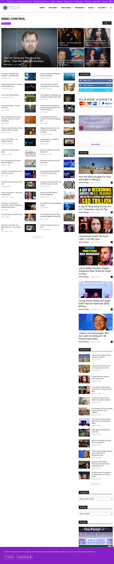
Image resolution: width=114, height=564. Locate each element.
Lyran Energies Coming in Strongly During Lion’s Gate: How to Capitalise (102, 410)
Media (59, 2)
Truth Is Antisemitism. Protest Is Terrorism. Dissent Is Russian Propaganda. (11, 119)
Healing (52, 2)
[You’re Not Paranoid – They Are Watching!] (30, 108)
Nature (105, 2)
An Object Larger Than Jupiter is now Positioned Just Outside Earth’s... (101, 474)
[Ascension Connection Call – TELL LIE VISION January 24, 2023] (69, 185)
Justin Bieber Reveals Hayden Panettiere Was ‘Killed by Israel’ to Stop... (95, 271)
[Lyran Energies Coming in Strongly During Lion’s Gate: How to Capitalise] (84, 411)
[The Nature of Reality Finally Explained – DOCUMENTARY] (30, 76)
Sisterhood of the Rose (40, 2)
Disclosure (10, 15)
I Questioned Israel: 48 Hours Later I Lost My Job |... (94, 237)
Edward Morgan (84, 182)
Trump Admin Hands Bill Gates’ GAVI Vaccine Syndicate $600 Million (95, 303)
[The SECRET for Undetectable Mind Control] (69, 206)
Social (91, 8)
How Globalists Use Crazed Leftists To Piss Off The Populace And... (50, 119)
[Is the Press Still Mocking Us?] (30, 98)
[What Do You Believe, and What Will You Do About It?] (84, 443)
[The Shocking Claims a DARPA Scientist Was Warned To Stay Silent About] (71, 57)
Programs (79, 8)
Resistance (66, 8)
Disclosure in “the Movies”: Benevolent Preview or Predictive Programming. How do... (11, 205)
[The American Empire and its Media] (30, 153)
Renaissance (68, 2)
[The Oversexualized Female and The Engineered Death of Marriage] (97, 38)
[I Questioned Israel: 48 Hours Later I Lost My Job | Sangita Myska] (96, 225)
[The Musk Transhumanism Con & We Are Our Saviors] (30, 174)
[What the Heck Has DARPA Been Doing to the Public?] (69, 76)
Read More (95, 144)
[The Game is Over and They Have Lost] (30, 185)
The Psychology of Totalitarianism (11, 214)
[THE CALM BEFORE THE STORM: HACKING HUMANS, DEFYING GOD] (69, 217)
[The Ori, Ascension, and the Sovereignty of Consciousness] (69, 87)
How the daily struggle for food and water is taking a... (95, 178)
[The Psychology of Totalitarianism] (30, 217)
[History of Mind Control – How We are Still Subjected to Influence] (30, 87)
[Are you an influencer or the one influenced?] (69, 153)
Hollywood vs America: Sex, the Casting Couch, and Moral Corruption (50, 130)
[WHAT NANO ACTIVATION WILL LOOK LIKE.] (84, 433)
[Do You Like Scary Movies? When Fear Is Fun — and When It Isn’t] (97, 57)
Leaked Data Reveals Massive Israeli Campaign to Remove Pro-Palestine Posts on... (50, 107)
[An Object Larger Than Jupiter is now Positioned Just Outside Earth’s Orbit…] (84, 475)
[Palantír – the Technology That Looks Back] (71, 38)
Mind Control (6, 23)
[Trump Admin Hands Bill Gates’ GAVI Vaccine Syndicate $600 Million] (96, 289)
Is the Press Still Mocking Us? (10, 95)
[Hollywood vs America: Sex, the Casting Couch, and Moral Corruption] (69, 131)
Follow (108, 85)
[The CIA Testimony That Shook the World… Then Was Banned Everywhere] (29, 49)
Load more (37, 237)
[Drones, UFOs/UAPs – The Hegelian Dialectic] (30, 142)
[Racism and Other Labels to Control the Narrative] (69, 195)
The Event (52, 8)
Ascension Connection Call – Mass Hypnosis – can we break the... (10, 227)
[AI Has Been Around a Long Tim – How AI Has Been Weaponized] (69, 163)
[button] (111, 8)
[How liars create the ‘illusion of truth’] (69, 228)
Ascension (10, 2)
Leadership (96, 2)
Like (110, 80)
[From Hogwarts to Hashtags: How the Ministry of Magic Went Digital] (69, 98)
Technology (78, 2)
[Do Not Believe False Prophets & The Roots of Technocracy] (69, 174)
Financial (87, 2)
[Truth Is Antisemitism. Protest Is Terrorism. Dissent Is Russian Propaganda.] (30, 120)
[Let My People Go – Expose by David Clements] (69, 142)
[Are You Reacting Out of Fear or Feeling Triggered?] (30, 163)
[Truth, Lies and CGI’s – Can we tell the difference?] (30, 195)
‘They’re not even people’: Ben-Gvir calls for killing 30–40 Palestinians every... (94, 336)
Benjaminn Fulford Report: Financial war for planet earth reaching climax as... (100, 464)
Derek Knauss (8, 64)
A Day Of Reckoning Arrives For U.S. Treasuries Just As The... (95, 208)
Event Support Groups (23, 2)
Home (42, 8)
